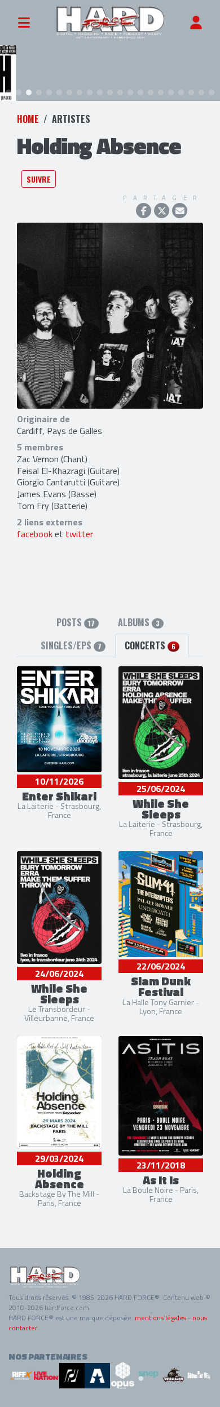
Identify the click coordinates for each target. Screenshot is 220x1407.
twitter (79, 534)
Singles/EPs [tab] (71, 645)
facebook (34, 534)
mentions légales (160, 1317)
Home (28, 119)
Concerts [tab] (150, 645)
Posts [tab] (75, 622)
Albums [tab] (139, 622)
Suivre (39, 179)
